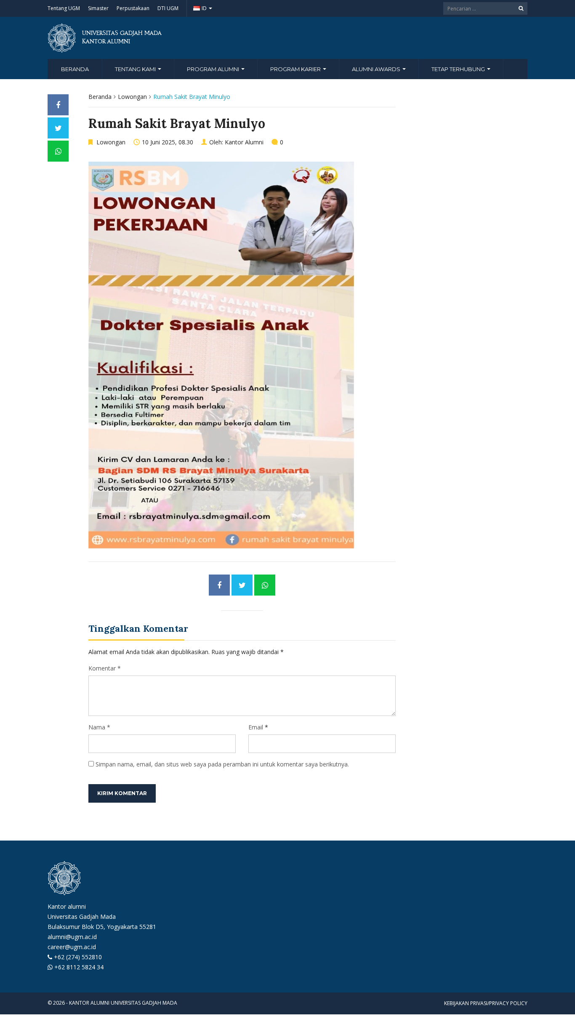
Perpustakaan (133, 8)
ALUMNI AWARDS (377, 69)
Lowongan (132, 97)
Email (255, 727)
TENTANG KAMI (136, 69)
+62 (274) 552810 (78, 957)
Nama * (99, 727)
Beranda (75, 69)
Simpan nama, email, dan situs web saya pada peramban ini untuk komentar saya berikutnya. (222, 764)
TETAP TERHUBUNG (458, 69)
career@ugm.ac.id (72, 947)
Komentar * (104, 668)
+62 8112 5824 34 (79, 967)
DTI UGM (167, 8)
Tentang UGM (64, 8)
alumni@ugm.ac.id (72, 937)
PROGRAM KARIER (296, 69)
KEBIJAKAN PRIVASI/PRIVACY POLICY (485, 1003)
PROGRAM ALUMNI (213, 69)
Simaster (98, 8)
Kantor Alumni (244, 142)
